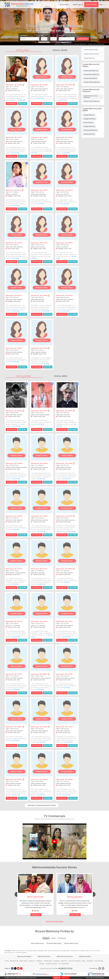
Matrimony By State (44, 956)
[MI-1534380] (16, 447)
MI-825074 (18, 295)
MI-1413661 (69, 727)
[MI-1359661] (16, 332)
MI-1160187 (69, 621)
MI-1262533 (43, 621)
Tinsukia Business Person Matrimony (91, 96)
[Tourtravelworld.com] (68, 974)
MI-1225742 (69, 243)
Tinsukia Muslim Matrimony (91, 74)
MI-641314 (18, 190)
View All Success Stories (54, 921)
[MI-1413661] (67, 711)
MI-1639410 (69, 190)
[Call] (26, 57)
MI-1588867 (43, 674)
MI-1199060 (43, 516)
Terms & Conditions (74, 961)
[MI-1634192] (16, 227)
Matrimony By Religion (24, 956)
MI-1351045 (18, 621)
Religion (61, 35)
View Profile (22, 103)
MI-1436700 (43, 348)
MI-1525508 (18, 411)
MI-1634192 (18, 243)
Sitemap (41, 963)
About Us (64, 961)
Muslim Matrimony (71, 943)
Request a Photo (41, 77)
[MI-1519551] (67, 500)
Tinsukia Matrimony (89, 58)
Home (7, 961)
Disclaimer (89, 961)
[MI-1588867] (41, 658)
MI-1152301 (18, 674)
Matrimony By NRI (85, 956)
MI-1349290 (69, 85)
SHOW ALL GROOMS (60, 50)
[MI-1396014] (67, 395)
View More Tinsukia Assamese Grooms (42, 805)
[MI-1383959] (41, 763)
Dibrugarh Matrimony (89, 119)
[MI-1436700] (41, 332)
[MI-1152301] (16, 658)
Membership (14, 961)
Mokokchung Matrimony (90, 130)
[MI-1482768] (41, 447)
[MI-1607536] (16, 69)
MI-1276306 (69, 463)
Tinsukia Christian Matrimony (92, 82)
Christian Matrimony (54, 943)
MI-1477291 (18, 569)
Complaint (56, 961)
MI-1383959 (43, 779)
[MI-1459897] (16, 711)
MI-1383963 (18, 779)
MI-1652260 (43, 190)
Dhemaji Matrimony (89, 134)
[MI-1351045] (16, 605)
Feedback (39, 961)
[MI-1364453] (67, 553)
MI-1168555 (43, 137)
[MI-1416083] (41, 711)
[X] (15, 968)
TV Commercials (63, 963)
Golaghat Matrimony (89, 126)
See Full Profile (21, 100)
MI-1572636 (43, 243)
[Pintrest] (21, 968)
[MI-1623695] (41, 279)
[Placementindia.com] (13, 974)
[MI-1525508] (16, 395)
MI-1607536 (18, 85)
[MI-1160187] (67, 605)
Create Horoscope (51, 963)
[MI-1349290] (67, 69)
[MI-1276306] (67, 447)
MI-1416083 (43, 727)
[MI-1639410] (67, 174)
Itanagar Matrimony (89, 115)
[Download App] (99, 968)
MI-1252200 (18, 516)
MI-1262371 (18, 137)
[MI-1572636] (41, 227)
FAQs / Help (23, 961)
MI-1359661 (18, 348)
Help (101, 4)
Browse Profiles (64, 4)
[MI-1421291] (41, 553)
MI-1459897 (18, 727)
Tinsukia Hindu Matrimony (91, 70)
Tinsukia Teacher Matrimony (91, 101)
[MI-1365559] (67, 763)
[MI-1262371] (16, 121)
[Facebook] (12, 968)
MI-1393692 (43, 85)
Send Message (11, 103)
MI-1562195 (69, 295)
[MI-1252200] (16, 500)
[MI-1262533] (41, 605)
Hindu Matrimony (37, 943)
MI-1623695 (43, 295)
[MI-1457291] (41, 395)
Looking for (24, 35)
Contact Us (31, 961)
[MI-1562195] (67, 279)
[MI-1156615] (67, 121)
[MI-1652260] (41, 174)
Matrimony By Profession (65, 956)
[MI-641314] (16, 174)
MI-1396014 (69, 411)
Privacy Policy (98, 961)
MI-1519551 (69, 516)
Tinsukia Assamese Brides (91, 49)
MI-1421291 (43, 569)
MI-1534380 (18, 463)
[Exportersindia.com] (96, 974)
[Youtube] (18, 968)
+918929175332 (65, 968)
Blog (83, 961)
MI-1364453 (69, 569)
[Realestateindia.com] (40, 974)
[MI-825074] (16, 279)
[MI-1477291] (16, 553)
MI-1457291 (43, 411)
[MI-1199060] (41, 500)
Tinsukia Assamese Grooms (91, 54)
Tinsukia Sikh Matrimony (90, 78)
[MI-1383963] (16, 763)
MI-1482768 (43, 463)
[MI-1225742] (67, 227)
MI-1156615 (69, 137)
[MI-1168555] (41, 121)
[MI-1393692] (41, 69)
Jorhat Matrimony (88, 122)
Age (42, 35)
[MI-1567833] (67, 658)
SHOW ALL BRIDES (22, 50)
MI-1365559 (69, 779)
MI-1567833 (69, 674)
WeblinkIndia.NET (99, 977)
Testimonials (48, 961)
